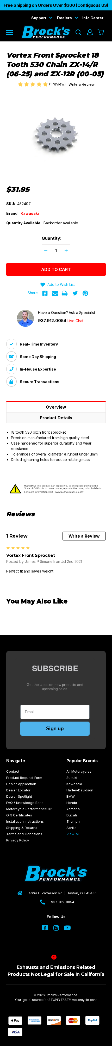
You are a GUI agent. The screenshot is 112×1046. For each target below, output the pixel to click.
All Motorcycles (78, 771)
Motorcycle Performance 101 (29, 809)
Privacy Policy (17, 840)
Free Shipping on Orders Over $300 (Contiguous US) (56, 5)
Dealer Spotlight (19, 796)
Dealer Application (21, 784)
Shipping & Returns (21, 828)
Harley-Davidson (79, 790)
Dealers (65, 18)
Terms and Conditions (24, 834)
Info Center (92, 18)
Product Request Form (24, 778)
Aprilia (71, 828)
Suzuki (71, 778)
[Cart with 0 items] (101, 32)
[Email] (55, 293)
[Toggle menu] (13, 32)
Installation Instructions (25, 821)
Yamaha (73, 809)
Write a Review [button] (82, 84)
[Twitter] (75, 293)
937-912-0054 (62, 902)
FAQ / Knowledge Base (24, 803)
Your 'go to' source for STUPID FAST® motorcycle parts (56, 1000)
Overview (56, 407)
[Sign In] (89, 32)
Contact (12, 771)
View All (72, 834)
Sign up (55, 728)
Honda (71, 803)
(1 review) (58, 84)
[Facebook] (45, 293)
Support (39, 18)
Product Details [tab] (56, 417)
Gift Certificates (19, 815)
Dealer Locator (18, 790)
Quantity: (51, 238)
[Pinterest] (85, 293)
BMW (70, 796)
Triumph (73, 821)
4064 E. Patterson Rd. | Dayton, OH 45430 (63, 893)
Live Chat (75, 320)
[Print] (64, 293)
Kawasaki (74, 784)
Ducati (71, 815)
